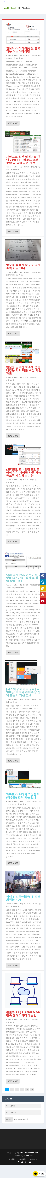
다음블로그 (23, 1159)
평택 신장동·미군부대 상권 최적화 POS (23, 898)
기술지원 (34, 55)
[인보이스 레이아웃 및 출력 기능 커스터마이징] (23, 33)
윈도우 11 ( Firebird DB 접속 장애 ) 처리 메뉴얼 (23, 1013)
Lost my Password (21, 1119)
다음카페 (33, 1159)
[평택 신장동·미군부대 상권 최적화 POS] (23, 881)
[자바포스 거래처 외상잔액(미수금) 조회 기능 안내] (23, 779)
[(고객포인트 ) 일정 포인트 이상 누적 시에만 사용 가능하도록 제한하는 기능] (23, 454)
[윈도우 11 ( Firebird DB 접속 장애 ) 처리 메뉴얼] (23, 990)
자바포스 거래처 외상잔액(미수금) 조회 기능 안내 (22, 795)
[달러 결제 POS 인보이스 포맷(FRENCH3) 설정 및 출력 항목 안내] (23, 560)
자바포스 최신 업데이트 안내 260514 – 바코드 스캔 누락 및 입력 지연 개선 (23, 160)
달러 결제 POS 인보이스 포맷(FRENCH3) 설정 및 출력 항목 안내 (23, 578)
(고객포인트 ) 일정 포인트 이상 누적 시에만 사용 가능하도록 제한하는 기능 (23, 472)
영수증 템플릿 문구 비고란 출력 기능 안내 (23, 266)
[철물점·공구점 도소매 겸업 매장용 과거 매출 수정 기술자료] (23, 352)
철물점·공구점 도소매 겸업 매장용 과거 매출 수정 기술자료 (23, 370)
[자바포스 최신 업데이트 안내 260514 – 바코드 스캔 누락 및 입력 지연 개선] (23, 142)
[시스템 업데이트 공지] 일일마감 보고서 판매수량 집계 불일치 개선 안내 (23, 692)
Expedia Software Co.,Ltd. (27, 1152)
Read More (13, 123)
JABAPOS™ (28, 1155)
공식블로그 (13, 1159)
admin (16, 55)
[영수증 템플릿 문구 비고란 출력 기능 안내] (23, 250)
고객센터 (34, 167)
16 (27, 1089)
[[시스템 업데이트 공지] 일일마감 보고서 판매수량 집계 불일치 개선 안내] (23, 672)
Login (8, 1119)
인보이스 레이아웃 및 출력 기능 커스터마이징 (23, 49)
